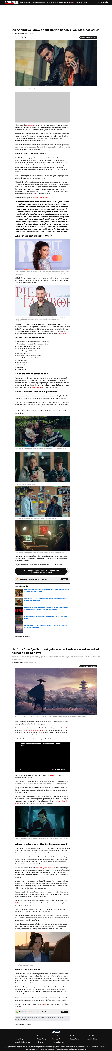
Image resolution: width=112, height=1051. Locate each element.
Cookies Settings (58, 1042)
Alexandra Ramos (20, 662)
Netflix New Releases (39, 2)
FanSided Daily (91, 1036)
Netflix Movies (68, 2)
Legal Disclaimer (91, 1039)
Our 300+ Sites (75, 1036)
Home (17, 636)
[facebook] (98, 2)
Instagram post (37, 387)
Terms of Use (56, 1039)
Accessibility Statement (22, 1042)
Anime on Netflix (25, 1024)
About (17, 1036)
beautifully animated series (46, 868)
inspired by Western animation (33, 730)
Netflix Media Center (41, 197)
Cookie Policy (74, 1039)
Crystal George (19, 33)
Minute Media (12, 1046)
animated (65, 728)
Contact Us (79, 2)
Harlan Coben (30, 125)
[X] (101, 2)
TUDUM (51, 775)
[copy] (25, 37)
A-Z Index (40, 1042)
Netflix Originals (25, 2)
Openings (40, 1036)
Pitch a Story (19, 1039)
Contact (55, 1036)
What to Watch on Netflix (55, 2)
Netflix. (44, 1004)
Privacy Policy (41, 1039)
